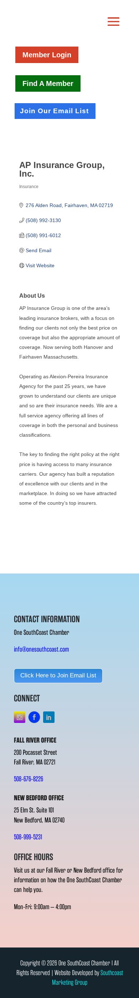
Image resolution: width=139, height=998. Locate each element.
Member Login (46, 55)
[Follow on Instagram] (19, 717)
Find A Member (47, 83)
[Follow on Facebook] (34, 717)
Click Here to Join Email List (58, 675)
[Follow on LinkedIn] (49, 717)
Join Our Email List (54, 111)
